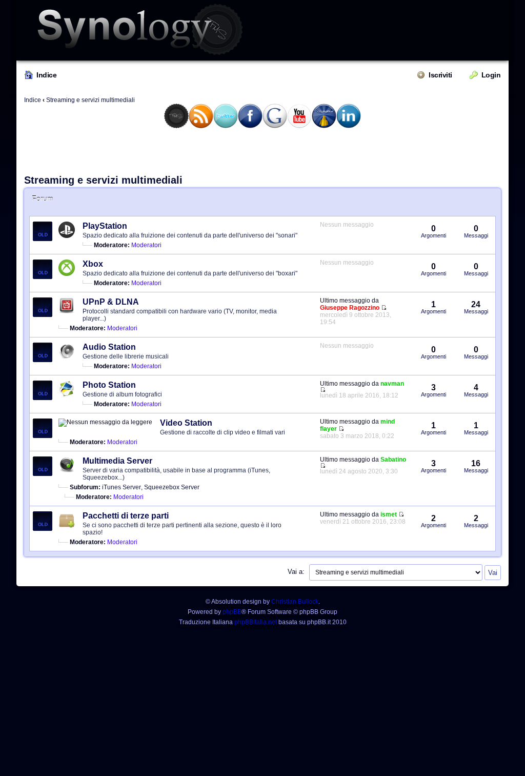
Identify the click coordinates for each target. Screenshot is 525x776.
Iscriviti (440, 75)
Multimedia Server (117, 460)
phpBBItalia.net (255, 622)
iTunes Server (121, 487)
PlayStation (105, 226)
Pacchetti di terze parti (126, 515)
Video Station (186, 423)
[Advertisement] (262, 150)
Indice (46, 75)
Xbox (93, 264)
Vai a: (296, 571)
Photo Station (109, 385)
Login (491, 75)
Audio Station (109, 347)
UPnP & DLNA (111, 301)
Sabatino (393, 459)
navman (392, 383)
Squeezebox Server (171, 487)
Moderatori (146, 245)
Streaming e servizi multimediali (90, 100)
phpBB (232, 611)
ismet (388, 514)
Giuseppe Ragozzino (349, 307)
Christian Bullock (294, 601)
